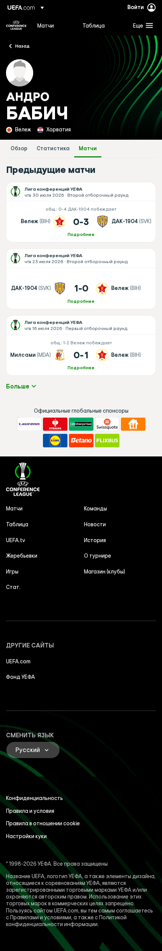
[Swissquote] (107, 424)
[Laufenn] (29, 424)
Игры (12, 572)
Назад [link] (22, 45)
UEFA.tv (15, 540)
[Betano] (81, 440)
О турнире (97, 556)
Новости (95, 524)
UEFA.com (18, 661)
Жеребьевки (21, 556)
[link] (45, 25)
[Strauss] (55, 424)
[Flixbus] (107, 440)
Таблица (17, 524)
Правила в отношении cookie (43, 823)
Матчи (88, 148)
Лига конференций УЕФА (16, 25)
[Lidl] (55, 440)
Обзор (19, 148)
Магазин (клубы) (104, 572)
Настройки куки (26, 836)
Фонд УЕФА (20, 677)
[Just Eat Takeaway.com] (133, 424)
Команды (95, 509)
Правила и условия (30, 811)
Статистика (53, 148)
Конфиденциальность (34, 798)
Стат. (13, 587)
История (95, 540)
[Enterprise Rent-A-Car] (81, 424)
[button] (141, 25)
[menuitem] (53, 25)
